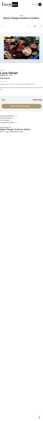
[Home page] (10, 4)
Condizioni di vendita (7, 122)
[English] (40, 4)
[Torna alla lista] (2, 26)
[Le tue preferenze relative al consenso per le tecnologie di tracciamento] (39, 417)
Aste (21, 15)
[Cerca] (36, 4)
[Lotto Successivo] (40, 26)
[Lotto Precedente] (29, 26)
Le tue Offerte (5, 120)
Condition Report (6, 118)
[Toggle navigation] (33, 4)
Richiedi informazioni (7, 116)
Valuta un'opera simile (20, 106)
